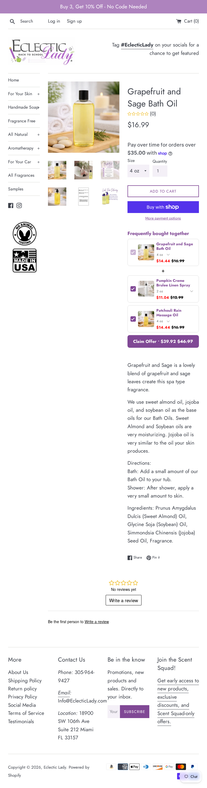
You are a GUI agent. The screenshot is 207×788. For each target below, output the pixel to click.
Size (131, 161)
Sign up (74, 21)
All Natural (24, 134)
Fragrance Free (21, 121)
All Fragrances (21, 175)
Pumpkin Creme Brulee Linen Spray (173, 282)
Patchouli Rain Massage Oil (168, 312)
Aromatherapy (24, 148)
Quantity (160, 161)
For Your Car (24, 162)
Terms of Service (26, 713)
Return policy (22, 688)
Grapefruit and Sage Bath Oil (174, 246)
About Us (18, 672)
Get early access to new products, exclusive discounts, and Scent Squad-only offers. (178, 701)
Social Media (22, 705)
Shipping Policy (25, 680)
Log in (54, 21)
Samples (15, 189)
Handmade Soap (24, 107)
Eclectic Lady (55, 767)
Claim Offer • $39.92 (163, 341)
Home (13, 80)
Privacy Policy (22, 696)
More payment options (163, 218)
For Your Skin (24, 94)
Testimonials (21, 721)
